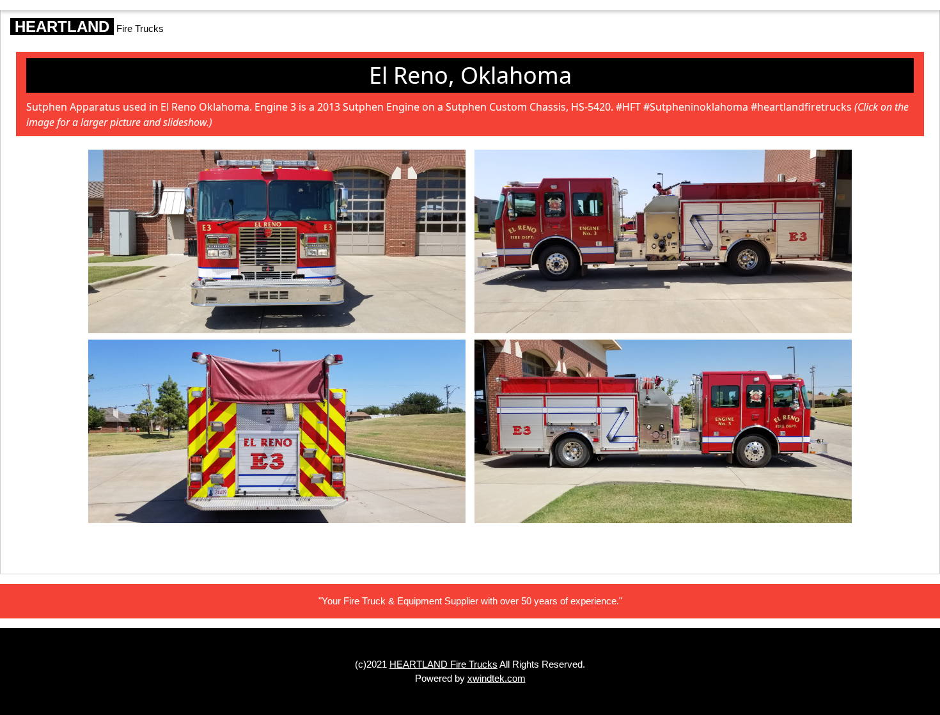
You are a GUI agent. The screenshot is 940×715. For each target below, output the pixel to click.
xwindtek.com (496, 678)
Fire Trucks (87, 26)
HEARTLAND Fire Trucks (443, 664)
